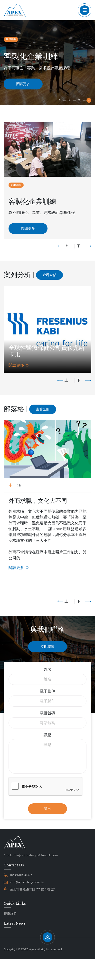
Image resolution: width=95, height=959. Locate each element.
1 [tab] (59, 100)
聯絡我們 (10, 913)
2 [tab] (69, 100)
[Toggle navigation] (84, 10)
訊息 (47, 735)
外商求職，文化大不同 (38, 501)
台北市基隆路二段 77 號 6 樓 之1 (32, 889)
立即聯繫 (47, 647)
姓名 (47, 669)
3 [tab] (79, 100)
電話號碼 (47, 713)
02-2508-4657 (21, 875)
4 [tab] (89, 100)
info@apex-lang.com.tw (27, 882)
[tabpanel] (47, 62)
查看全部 (49, 275)
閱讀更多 (23, 84)
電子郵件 (47, 691)
